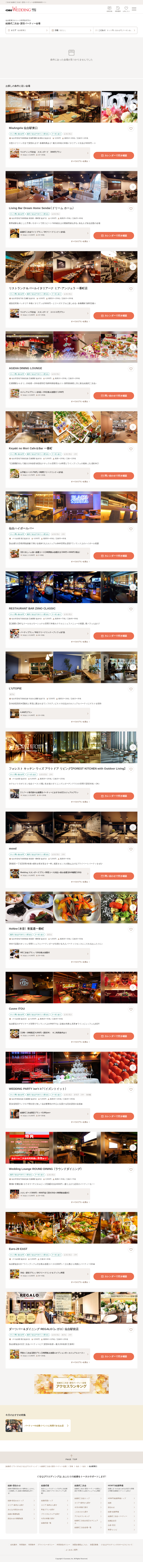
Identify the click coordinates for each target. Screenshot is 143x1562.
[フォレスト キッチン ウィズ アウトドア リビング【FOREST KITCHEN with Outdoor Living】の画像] (71, 747)
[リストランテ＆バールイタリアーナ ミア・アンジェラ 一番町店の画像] (71, 267)
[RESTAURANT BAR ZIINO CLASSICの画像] (71, 587)
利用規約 (22, 1545)
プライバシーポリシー (46, 1545)
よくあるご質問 (71, 1550)
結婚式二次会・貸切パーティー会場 (53, 1466)
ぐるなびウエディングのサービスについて (117, 1545)
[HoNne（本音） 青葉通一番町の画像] (71, 907)
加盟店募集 (94, 1545)
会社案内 (13, 1545)
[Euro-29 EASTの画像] (71, 1228)
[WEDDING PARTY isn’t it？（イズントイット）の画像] (71, 1067)
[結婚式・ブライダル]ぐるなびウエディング (21, 1466)
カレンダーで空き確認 (116, 155)
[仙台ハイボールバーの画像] (71, 507)
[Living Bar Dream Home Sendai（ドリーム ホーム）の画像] (71, 187)
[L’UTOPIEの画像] (71, 667)
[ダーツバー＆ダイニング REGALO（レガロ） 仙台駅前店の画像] (71, 1308)
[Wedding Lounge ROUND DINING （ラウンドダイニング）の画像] (71, 1148)
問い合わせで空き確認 (116, 395)
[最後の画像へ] (133, 106)
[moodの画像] (71, 827)
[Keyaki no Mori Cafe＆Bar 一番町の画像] (71, 427)
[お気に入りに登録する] (131, 128)
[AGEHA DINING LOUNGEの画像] (71, 347)
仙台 (77, 1466)
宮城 (71, 1466)
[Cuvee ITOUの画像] (71, 987)
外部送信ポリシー (63, 1545)
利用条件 (31, 1545)
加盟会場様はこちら (80, 1545)
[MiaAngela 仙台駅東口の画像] (71, 107)
